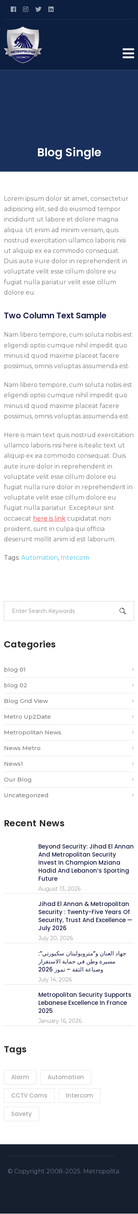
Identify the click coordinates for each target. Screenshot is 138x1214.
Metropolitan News (32, 732)
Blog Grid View (26, 700)
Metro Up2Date (27, 716)
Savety (21, 1114)
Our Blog (18, 779)
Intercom (75, 557)
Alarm (20, 1077)
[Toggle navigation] (128, 53)
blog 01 (15, 669)
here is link (49, 518)
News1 (13, 763)
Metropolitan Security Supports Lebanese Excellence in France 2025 (84, 1003)
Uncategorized (26, 795)
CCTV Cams (29, 1095)
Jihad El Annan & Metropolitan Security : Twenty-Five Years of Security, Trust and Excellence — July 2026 (85, 916)
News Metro (22, 748)
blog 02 (15, 685)
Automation (39, 557)
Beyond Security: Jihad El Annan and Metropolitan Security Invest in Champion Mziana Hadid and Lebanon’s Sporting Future (86, 862)
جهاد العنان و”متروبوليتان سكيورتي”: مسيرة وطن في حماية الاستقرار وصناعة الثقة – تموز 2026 (82, 961)
